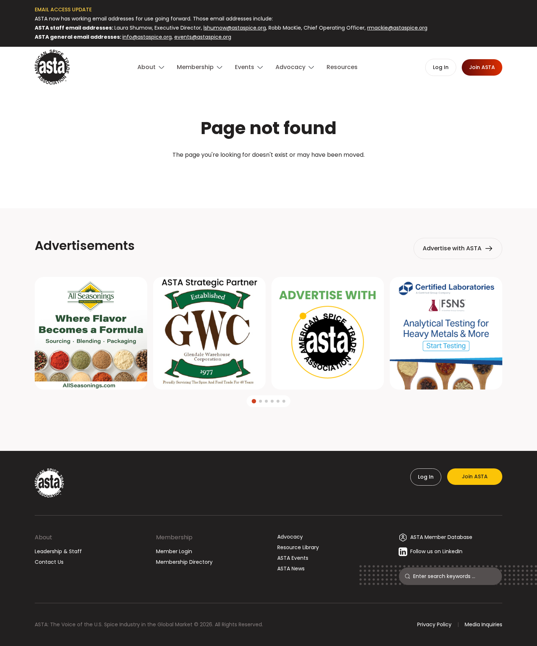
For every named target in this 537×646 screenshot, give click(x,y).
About (43, 537)
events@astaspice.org (202, 37)
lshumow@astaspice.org (234, 27)
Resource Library (298, 547)
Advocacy (290, 536)
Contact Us (49, 562)
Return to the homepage (268, 174)
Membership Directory (184, 562)
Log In (426, 476)
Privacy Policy (434, 624)
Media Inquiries (483, 624)
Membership (174, 537)
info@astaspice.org (147, 37)
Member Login (174, 551)
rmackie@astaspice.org (397, 27)
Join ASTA (475, 476)
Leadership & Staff (58, 551)
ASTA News (291, 568)
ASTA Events (292, 558)
